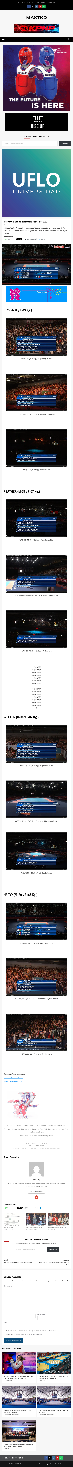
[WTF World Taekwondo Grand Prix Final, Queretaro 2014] (36, 1219)
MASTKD (7, 225)
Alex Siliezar (8, 1414)
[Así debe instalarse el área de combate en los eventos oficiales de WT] (19, 1397)
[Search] (68, 39)
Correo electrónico (41, 1313)
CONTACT (5, 1458)
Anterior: (18, 1261)
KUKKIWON (51, 2)
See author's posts (36, 1191)
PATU (23, 2)
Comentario (8, 1286)
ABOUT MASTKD (17, 1458)
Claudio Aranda (8, 1380)
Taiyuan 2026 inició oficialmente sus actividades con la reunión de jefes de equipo (18, 1445)
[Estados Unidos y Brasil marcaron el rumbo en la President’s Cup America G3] (54, 1363)
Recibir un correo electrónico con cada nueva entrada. (24, 1334)
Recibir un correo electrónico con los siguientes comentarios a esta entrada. (31, 1331)
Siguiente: (54, 1262)
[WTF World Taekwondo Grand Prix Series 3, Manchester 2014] (58, 1219)
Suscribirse (53, 1249)
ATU (33, 2)
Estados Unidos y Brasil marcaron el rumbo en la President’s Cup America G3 (53, 1377)
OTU (38, 2)
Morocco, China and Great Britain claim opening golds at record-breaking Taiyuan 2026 (18, 1377)
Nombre (7, 1312)
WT (18, 2)
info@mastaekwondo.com (13, 1081)
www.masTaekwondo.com (13, 1078)
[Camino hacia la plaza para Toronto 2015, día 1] (14, 1219)
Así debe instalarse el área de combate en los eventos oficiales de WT (17, 1411)
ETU (28, 2)
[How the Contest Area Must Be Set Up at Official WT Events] (54, 1397)
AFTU (43, 2)
